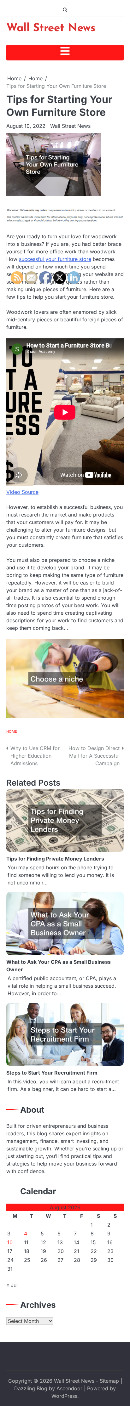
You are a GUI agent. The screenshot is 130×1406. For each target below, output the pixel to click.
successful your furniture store (55, 259)
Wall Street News (51, 28)
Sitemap (109, 1381)
